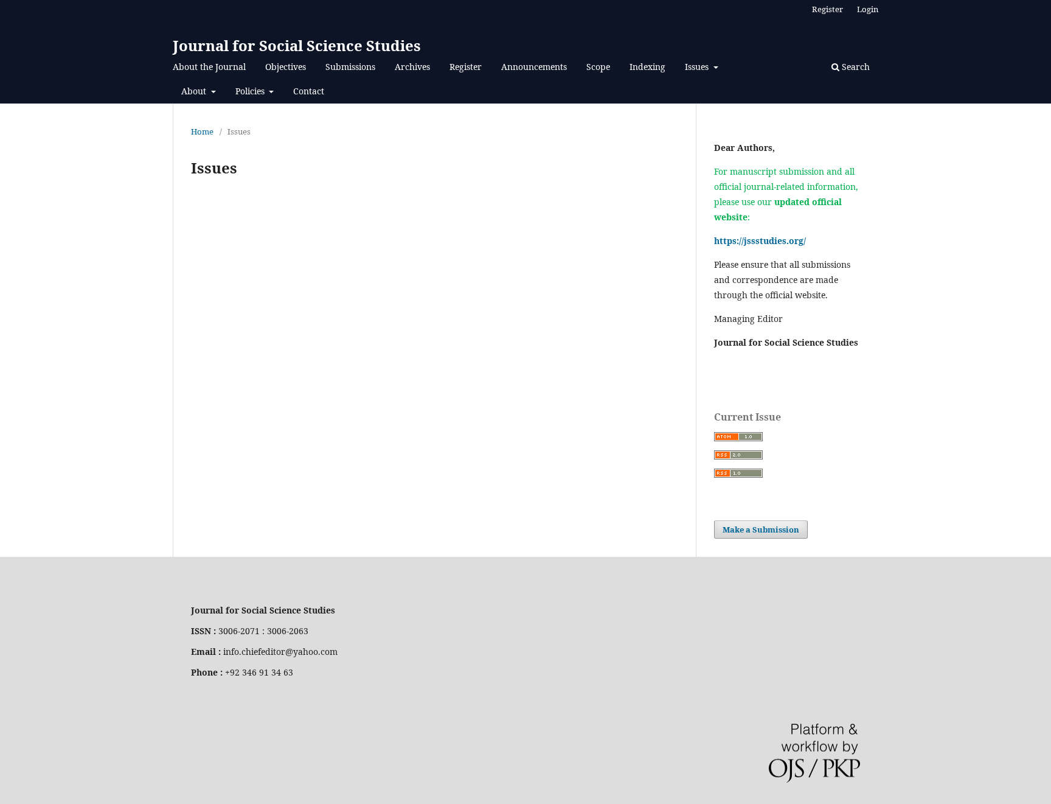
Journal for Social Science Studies (297, 45)
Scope (598, 66)
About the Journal (209, 66)
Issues (698, 66)
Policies (251, 91)
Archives (412, 66)
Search (854, 66)
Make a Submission (761, 529)
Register (465, 66)
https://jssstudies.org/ (760, 240)
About (195, 91)
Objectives (285, 66)
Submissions (350, 66)
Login (867, 9)
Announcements (534, 66)
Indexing (647, 66)
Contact (308, 91)
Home (202, 131)
